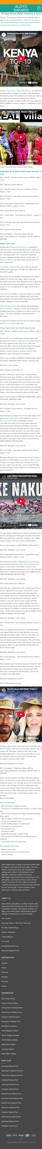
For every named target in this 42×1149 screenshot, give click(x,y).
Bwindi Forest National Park (11, 1094)
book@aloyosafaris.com (10, 946)
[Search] (35, 8)
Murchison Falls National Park (12, 1098)
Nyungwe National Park (10, 1089)
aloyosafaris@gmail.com (10, 950)
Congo (4, 986)
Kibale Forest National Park (11, 1103)
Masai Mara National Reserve (30, 22)
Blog (21, 1139)
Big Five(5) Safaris (8, 998)
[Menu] (3, 8)
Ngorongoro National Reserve (12, 1071)
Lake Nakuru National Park (30, 460)
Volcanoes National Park (10, 1084)
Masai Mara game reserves (25, 564)
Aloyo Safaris (21, 8)
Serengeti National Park (10, 1066)
